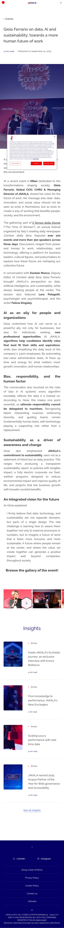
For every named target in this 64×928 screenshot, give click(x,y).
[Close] (54, 136)
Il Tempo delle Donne (46, 222)
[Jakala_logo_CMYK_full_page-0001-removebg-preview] (32, 3)
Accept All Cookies (48, 163)
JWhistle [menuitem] (32, 901)
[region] (32, 152)
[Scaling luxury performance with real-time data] (32, 739)
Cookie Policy (36, 159)
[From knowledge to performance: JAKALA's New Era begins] (32, 699)
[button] (26, 603)
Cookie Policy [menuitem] (32, 885)
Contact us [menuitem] (32, 893)
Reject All (36, 163)
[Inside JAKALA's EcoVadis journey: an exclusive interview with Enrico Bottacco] (32, 658)
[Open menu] (3, 2)
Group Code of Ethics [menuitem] (32, 870)
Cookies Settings (15, 163)
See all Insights (32, 810)
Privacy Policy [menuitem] (32, 877)
